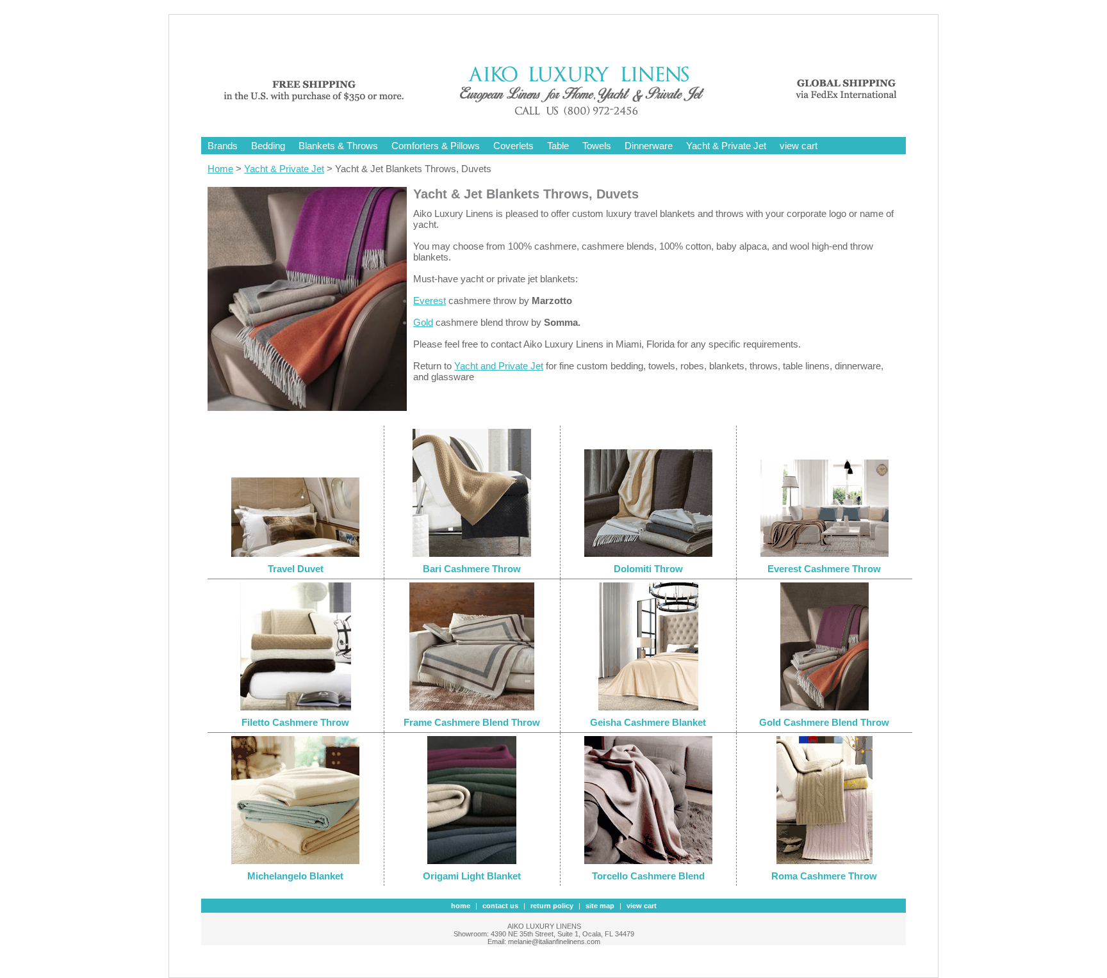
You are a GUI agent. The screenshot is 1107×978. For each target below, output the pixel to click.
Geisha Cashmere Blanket (648, 722)
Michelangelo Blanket (295, 875)
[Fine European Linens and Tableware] (563, 117)
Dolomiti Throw (648, 568)
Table (558, 145)
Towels (596, 145)
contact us (500, 906)
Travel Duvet (296, 568)
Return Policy (551, 906)
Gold (423, 322)
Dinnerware (649, 145)
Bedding (268, 145)
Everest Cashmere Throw (824, 568)
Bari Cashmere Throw (472, 568)
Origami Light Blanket (472, 875)
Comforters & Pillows (435, 145)
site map (600, 906)
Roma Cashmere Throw (824, 875)
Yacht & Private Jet (726, 145)
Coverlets (513, 145)
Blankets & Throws (338, 145)
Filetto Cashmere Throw (295, 722)
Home (220, 168)
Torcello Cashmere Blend (648, 875)
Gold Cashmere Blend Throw (824, 722)
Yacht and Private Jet (498, 365)
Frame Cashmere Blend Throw (472, 722)
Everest (429, 300)
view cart (798, 145)
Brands (223, 145)
